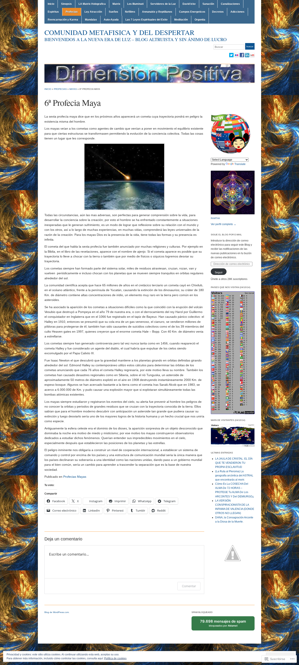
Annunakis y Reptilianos (157, 11)
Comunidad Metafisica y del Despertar (119, 32)
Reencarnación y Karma (63, 19)
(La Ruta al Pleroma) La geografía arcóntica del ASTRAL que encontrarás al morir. (234, 475)
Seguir (219, 272)
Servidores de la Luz (163, 3)
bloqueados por (223, 624)
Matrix (116, 3)
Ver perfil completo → (223, 224)
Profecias (72, 11)
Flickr (236, 55)
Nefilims (130, 11)
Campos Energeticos (192, 11)
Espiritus (53, 11)
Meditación (181, 19)
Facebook (242, 55)
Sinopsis (66, 3)
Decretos (218, 11)
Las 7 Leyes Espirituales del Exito (146, 19)
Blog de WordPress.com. (56, 612)
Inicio (51, 3)
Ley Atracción (93, 11)
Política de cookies (115, 658)
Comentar (189, 586)
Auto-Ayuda (111, 19)
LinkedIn (247, 55)
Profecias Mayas (74, 476)
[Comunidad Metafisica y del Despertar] (149, 73)
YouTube (252, 55)
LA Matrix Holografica (92, 3)
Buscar (249, 46)
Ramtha (215, 218)
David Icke (189, 3)
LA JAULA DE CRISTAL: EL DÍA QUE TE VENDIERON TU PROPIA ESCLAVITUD (233, 463)
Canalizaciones (230, 3)
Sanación (208, 3)
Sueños (113, 11)
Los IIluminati (135, 3)
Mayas (73, 89)
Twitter (231, 55)
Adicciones (237, 11)
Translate (240, 164)
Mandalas (91, 19)
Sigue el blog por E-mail (226, 234)
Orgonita (200, 19)
